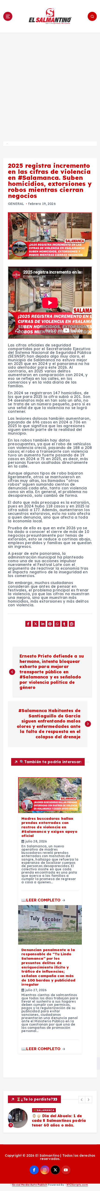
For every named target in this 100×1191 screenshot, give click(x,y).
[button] (81, 1099)
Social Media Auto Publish (29, 1184)
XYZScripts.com (77, 1184)
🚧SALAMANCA (43, 1110)
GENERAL (16, 204)
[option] (50, 1118)
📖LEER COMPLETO (41, 899)
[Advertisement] (50, 85)
